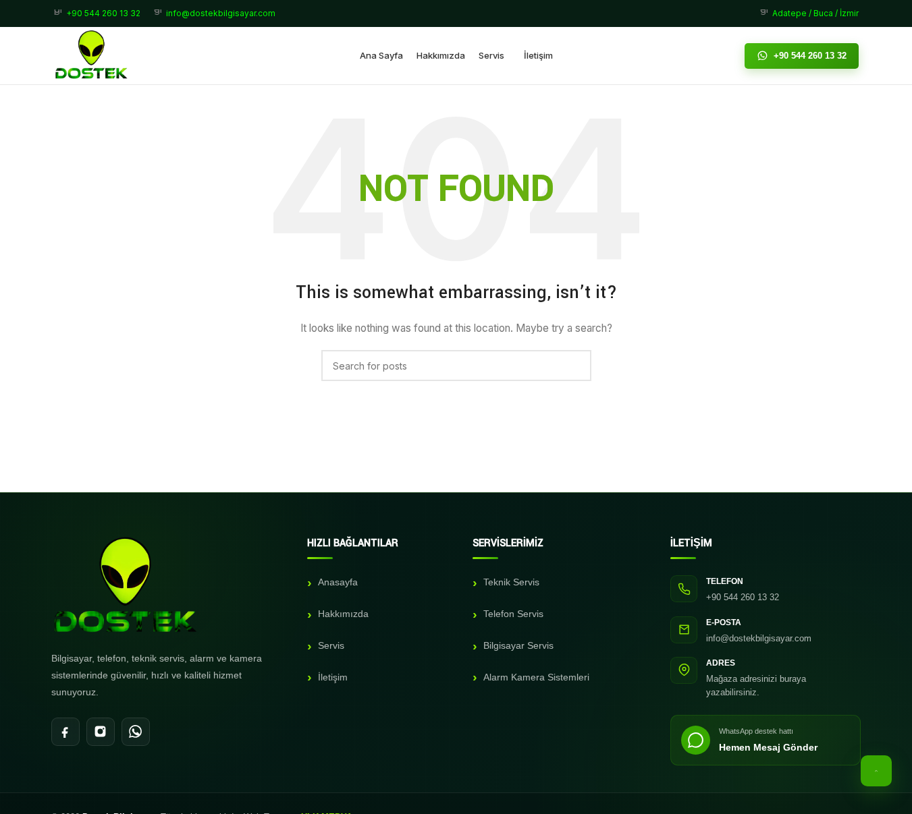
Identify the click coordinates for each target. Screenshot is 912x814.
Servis (331, 645)
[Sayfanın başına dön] (876, 770)
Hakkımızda (343, 613)
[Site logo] (91, 54)
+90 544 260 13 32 (810, 56)
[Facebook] (65, 732)
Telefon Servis (513, 613)
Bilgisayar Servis (518, 645)
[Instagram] (100, 732)
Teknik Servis (511, 582)
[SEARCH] (575, 365)
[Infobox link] (97, 13)
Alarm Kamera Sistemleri (536, 677)
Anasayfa (338, 582)
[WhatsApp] (136, 732)
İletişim (333, 677)
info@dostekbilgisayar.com (758, 638)
